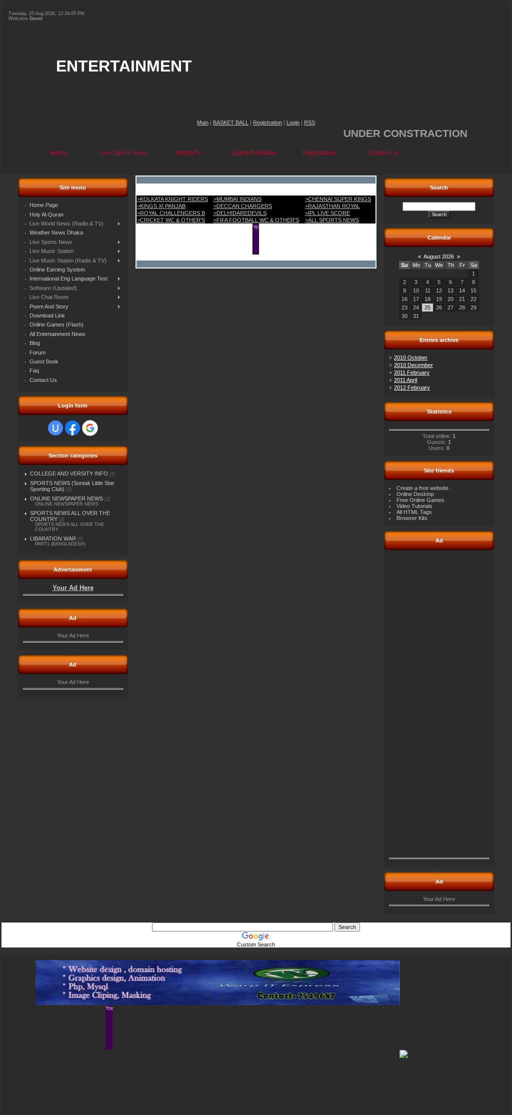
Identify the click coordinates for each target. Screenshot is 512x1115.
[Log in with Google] (90, 428)
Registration (267, 123)
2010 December (413, 365)
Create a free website (422, 488)
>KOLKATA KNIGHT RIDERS (172, 199)
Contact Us (383, 153)
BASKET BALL (230, 123)
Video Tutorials (414, 506)
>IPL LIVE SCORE (327, 213)
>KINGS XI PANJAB (161, 206)
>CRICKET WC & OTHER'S (171, 220)
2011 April (405, 380)
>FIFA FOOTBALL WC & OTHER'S (256, 220)
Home (58, 153)
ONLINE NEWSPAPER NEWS (66, 499)
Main (202, 123)
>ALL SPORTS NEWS (332, 220)
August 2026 (439, 257)
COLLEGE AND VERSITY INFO (69, 473)
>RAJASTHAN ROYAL (332, 206)
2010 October (411, 357)
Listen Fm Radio (254, 153)
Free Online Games (420, 500)
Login (293, 123)
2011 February (412, 373)
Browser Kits (412, 518)
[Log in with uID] (55, 428)
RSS (309, 123)
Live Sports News (124, 153)
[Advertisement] (439, 705)
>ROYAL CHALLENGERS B (171, 213)
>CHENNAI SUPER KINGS (338, 199)
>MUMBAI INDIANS (238, 199)
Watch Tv (188, 153)
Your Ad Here (73, 588)
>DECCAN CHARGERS (243, 206)
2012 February (412, 387)
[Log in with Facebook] (72, 428)
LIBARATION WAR (53, 539)
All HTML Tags (414, 512)
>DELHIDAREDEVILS (240, 213)
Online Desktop (415, 494)
